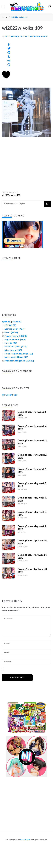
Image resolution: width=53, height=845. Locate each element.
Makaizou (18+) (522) (15, 346)
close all (17, 321)
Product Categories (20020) (19, 360)
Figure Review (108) (15, 339)
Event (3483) (11, 332)
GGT (7, 36)
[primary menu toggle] (3, 7)
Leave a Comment (38, 36)
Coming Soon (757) (14, 328)
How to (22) (10, 343)
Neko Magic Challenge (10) (18, 353)
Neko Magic (25, 839)
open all (6, 321)
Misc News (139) (13, 350)
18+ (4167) (10, 325)
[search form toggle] (50, 7)
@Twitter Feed (10, 394)
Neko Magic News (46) (16, 357)
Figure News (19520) (15, 336)
